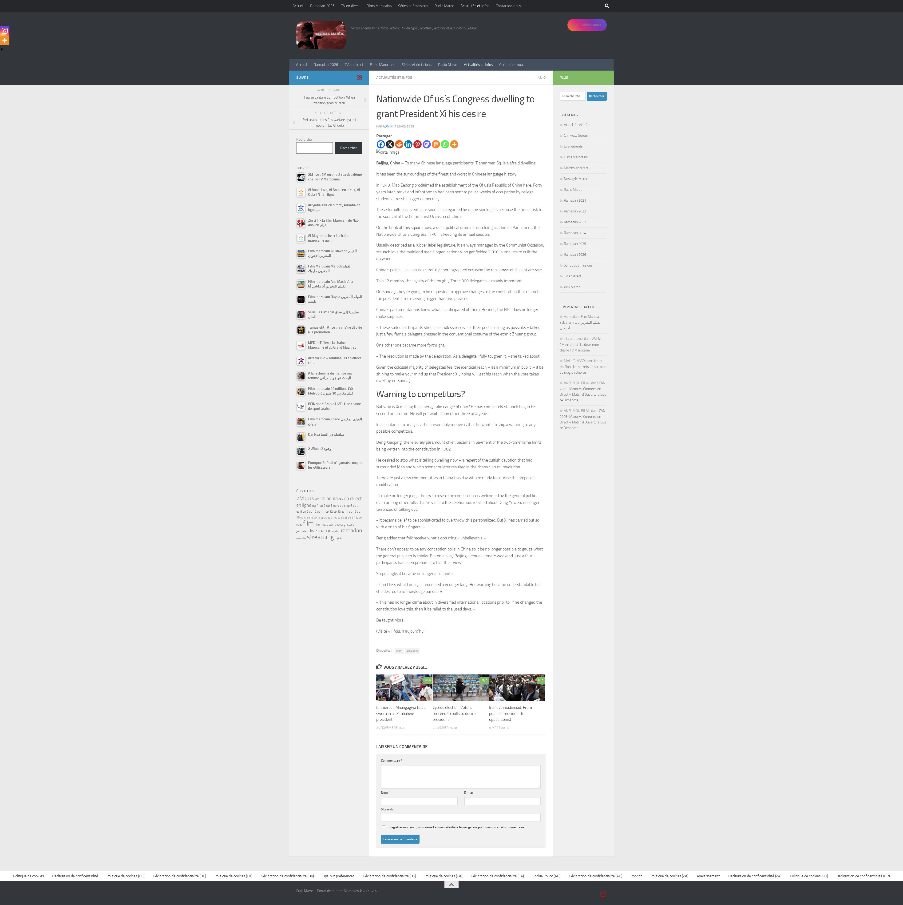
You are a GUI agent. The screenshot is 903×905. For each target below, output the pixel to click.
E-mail (470, 793)
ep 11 (321, 511)
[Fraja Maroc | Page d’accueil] (321, 35)
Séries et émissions (413, 6)
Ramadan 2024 (575, 233)
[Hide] (2, 49)
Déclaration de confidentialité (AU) (595, 876)
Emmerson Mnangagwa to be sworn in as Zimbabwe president (401, 713)
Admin (387, 126)
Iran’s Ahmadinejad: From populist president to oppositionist (510, 713)
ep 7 (356, 505)
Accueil (298, 6)
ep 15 (352, 511)
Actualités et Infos (474, 6)
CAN (340, 499)
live (313, 531)
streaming (320, 537)
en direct (353, 498)
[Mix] (436, 144)
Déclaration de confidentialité (75, 876)
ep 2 (322, 506)
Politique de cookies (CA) (443, 876)
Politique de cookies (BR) (809, 876)
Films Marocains (379, 6)
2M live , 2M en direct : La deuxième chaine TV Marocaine (582, 344)
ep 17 (303, 517)
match (336, 531)
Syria (338, 538)
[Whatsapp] (445, 144)
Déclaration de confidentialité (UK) (287, 876)
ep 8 (299, 511)
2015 (309, 498)
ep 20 (324, 517)
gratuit (349, 524)
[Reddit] (399, 144)
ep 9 (305, 511)
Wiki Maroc (572, 287)
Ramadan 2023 (575, 222)
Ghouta (339, 524)
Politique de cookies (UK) (233, 876)
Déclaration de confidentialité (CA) (497, 876)
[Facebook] (381, 144)
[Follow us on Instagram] (359, 77)
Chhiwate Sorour (576, 135)
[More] (454, 144)
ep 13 (337, 511)
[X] (390, 144)
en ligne (303, 505)
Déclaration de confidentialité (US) (389, 876)
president (412, 650)
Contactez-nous (508, 6)
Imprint (636, 876)
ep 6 (349, 506)
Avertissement (708, 876)
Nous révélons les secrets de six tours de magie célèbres (583, 367)
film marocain (324, 524)
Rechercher (304, 139)
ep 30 (299, 524)
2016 (318, 499)
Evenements (573, 146)
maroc (324, 531)
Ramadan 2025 (575, 244)
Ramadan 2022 (575, 211)
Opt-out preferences (338, 876)
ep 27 (351, 517)
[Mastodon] (427, 144)
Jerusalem (302, 531)
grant (399, 650)
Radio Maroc (444, 6)
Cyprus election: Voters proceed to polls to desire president (454, 713)
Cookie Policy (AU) (546, 876)
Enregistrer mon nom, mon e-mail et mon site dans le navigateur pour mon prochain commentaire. (456, 827)
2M (300, 498)
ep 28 (359, 517)
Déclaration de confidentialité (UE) (179, 876)
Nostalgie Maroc (576, 179)
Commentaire (391, 761)
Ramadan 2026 (322, 6)
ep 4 (336, 506)
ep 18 (310, 517)
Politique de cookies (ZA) (669, 876)
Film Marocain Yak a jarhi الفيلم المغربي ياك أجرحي (581, 322)
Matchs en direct (576, 168)
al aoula (330, 498)
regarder (301, 538)
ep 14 (344, 511)
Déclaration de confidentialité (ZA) (754, 876)
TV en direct (350, 6)
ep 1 (315, 505)
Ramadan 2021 (575, 200)
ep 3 (329, 505)
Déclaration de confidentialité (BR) (863, 876)
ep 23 (344, 517)
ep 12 (329, 511)
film (308, 523)
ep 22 (337, 517)
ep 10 (312, 511)
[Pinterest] (417, 144)
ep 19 (317, 517)
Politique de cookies (28, 876)
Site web (387, 809)
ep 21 (331, 517)
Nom (385, 793)
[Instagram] (4, 31)
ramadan (351, 530)
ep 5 (343, 505)
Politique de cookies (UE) (125, 876)
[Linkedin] (408, 144)
